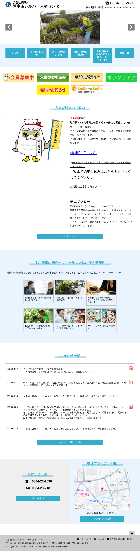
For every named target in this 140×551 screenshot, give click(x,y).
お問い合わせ (37, 498)
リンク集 (100, 539)
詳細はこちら (70, 236)
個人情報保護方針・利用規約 (122, 539)
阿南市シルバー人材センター (38, 4)
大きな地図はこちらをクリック (102, 513)
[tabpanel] (70, 27)
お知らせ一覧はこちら (70, 442)
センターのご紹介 (102, 519)
